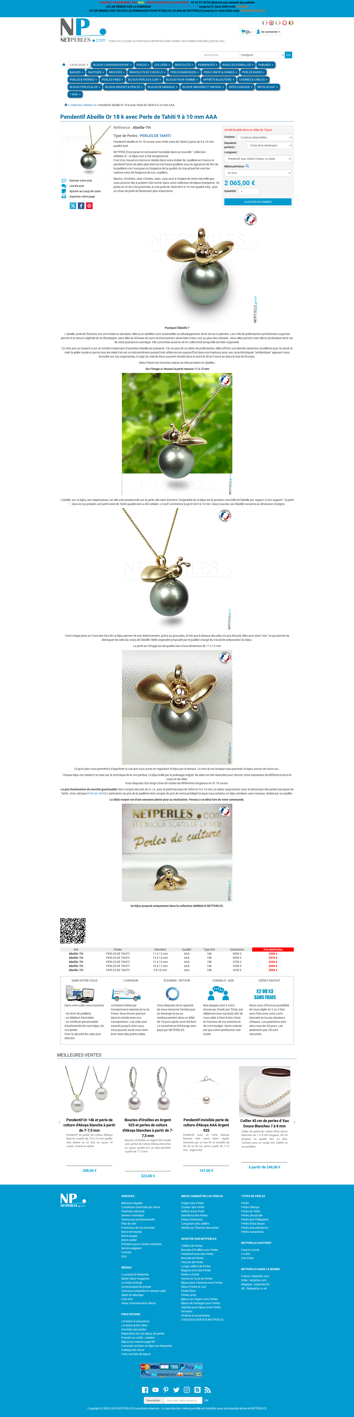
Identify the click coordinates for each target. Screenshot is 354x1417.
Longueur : (231, 152)
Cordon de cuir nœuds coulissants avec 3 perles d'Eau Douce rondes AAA (206, 1125)
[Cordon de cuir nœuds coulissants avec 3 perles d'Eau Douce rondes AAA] (206, 1091)
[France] (265, 22)
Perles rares (188, 1295)
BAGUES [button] (75, 72)
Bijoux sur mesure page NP (138, 1341)
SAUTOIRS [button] (95, 72)
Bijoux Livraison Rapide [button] (111, 64)
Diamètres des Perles (194, 1215)
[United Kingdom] (271, 22)
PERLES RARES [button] (252, 72)
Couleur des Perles (192, 1207)
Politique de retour (132, 1350)
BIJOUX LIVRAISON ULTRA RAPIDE (174, 6)
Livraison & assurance (135, 1321)
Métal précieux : (235, 166)
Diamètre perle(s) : (230, 145)
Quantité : (230, 191)
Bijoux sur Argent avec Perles (199, 1299)
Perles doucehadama (254, 1227)
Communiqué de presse (136, 1286)
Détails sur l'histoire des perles (200, 1227)
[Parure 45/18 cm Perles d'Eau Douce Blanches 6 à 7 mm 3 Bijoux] (89, 1091)
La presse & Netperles (135, 1274)
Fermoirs (186, 1311)
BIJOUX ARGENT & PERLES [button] (123, 87)
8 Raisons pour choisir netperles (141, 1244)
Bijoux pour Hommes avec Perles (201, 1282)
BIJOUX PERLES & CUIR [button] (143, 79)
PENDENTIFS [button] (207, 64)
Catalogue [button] (78, 64)
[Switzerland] (284, 22)
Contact (126, 1252)
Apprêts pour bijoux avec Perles (201, 1307)
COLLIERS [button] (161, 64)
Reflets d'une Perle (192, 1211)
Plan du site (128, 1223)
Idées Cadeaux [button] (239, 87)
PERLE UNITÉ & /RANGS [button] (219, 72)
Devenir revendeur (132, 1215)
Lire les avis (76, 185)
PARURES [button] (264, 64)
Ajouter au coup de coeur (85, 191)
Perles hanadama (252, 1231)
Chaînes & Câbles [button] (252, 79)
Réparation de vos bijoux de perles (142, 1333)
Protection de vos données (138, 1227)
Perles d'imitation (192, 1219)
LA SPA (245, 1254)
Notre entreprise (131, 1231)
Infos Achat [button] (266, 87)
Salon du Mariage (132, 1295)
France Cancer (250, 1249)
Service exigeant (131, 1248)
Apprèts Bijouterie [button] (217, 79)
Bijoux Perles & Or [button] (84, 87)
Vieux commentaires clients (138, 1303)
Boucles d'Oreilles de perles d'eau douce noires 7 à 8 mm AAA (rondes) (264, 1125)
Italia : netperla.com (253, 1280)
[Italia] (278, 22)
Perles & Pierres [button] (82, 79)
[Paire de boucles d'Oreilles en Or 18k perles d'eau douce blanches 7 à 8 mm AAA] (148, 1091)
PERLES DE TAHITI (155, 136)
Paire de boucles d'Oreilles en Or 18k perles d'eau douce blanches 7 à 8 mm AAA (147, 1125)
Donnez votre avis (80, 180)
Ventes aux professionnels (138, 1219)
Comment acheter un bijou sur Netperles (146, 1345)
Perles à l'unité (190, 1274)
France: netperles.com (255, 1276)
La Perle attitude (131, 1282)
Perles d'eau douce (253, 1223)
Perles (245, 1203)
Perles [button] (141, 64)
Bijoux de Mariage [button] (162, 87)
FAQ (124, 1256)
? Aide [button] (74, 94)
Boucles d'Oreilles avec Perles (199, 1249)
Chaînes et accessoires (195, 1315)
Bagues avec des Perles (196, 1270)
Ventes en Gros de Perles (196, 1278)
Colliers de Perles (191, 1245)
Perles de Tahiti (250, 1211)
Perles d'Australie (252, 1215)
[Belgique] (291, 22)
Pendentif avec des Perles (197, 1254)
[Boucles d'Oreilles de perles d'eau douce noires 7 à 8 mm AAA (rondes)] (264, 1091)
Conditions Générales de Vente (140, 1207)
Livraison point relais (134, 1325)
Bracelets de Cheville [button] (146, 72)
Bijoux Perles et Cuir (193, 1286)
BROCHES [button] (116, 72)
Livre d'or (127, 1299)
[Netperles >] (63, 105)
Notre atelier (129, 1240)
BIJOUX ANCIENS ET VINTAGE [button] (202, 87)
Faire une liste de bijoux (136, 1354)
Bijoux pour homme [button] (181, 79)
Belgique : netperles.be (255, 1284)
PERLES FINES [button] (111, 79)
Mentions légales (132, 1203)
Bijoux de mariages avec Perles (200, 1303)
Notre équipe (129, 1236)
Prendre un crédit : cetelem (138, 1337)
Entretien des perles (133, 1329)
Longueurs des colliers (195, 1223)
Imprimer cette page (82, 196)
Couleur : (230, 136)
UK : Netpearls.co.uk (254, 1288)
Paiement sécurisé (132, 1211)
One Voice (247, 1258)
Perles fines (188, 1290)
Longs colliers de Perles (196, 1266)
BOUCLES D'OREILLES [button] (236, 64)
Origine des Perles (192, 1203)
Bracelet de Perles (192, 1258)
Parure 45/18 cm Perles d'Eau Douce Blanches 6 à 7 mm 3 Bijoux (89, 1125)
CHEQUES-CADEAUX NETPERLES (202, 1319)
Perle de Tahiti (96, 793)
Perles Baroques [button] (183, 72)
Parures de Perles (192, 1262)
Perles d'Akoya (250, 1207)
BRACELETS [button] (183, 64)
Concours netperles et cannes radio (143, 1290)
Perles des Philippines (254, 1219)
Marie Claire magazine (135, 1278)
